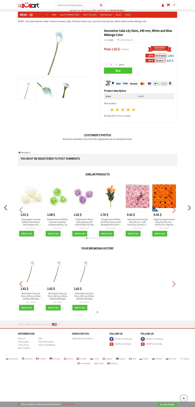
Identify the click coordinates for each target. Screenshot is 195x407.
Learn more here (68, 404)
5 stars (133, 109)
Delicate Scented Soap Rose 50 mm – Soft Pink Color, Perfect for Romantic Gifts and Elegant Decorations (137, 222)
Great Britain (86, 363)
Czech (96, 358)
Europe (122, 358)
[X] (19, 404)
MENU (24, 15)
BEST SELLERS (90, 14)
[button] (82, 238)
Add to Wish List (126, 40)
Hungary (109, 358)
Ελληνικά (28, 358)
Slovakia (158, 358)
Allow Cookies (167, 404)
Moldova (114, 363)
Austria (70, 358)
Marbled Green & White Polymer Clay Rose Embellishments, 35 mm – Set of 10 (57, 222)
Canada (101, 363)
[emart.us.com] (28, 5)
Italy (134, 358)
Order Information (46, 341)
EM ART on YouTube (123, 344)
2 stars (117, 109)
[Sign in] (163, 5)
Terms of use (23, 345)
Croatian (83, 358)
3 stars (123, 109)
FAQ (40, 338)
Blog (118, 14)
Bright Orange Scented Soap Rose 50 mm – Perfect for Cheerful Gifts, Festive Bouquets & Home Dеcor (164, 222)
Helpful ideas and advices (82, 338)
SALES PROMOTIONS (69, 14)
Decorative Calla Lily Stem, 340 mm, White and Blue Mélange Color (31, 296)
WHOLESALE (106, 14)
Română (42, 358)
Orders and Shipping (47, 345)
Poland (145, 358)
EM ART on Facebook (123, 339)
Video (128, 14)
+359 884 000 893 (116, 11)
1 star (112, 109)
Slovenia (172, 358)
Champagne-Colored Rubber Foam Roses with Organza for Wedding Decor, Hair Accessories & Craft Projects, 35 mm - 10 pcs (30, 222)
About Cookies (24, 348)
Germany (56, 358)
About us (21, 338)
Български (13, 358)
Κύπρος (186, 358)
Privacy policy (23, 341)
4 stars (128, 109)
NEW (54, 14)
